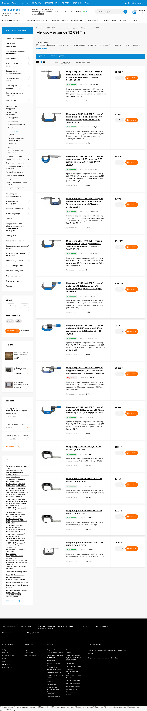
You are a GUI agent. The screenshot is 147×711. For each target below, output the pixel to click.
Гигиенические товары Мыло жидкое (16, 467)
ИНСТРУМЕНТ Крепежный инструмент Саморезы (15, 495)
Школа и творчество (73, 683)
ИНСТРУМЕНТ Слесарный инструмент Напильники (15, 539)
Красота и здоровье (54, 696)
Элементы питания (72, 692)
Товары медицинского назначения (55, 656)
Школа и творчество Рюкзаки (16, 590)
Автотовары (51, 660)
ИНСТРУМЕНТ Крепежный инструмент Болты (15, 480)
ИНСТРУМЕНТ (50, 28)
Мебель (68, 653)
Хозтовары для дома (73, 680)
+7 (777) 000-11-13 (26, 626)
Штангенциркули (15, 156)
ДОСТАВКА (77, 3)
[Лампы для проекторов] (63, 707)
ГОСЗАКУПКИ (7, 667)
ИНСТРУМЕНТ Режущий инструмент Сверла (14, 526)
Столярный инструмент (15, 188)
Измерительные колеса (17, 124)
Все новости (11, 447)
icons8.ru (124, 650)
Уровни (11, 147)
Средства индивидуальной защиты (72, 671)
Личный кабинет (30, 653)
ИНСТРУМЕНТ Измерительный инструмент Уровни (17, 476)
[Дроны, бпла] (45, 707)
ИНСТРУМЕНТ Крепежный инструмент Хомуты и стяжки (16, 500)
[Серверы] (99, 707)
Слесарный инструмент (15, 179)
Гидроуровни (13, 118)
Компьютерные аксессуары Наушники (16, 567)
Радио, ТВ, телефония (73, 666)
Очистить (25, 331)
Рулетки (11, 135)
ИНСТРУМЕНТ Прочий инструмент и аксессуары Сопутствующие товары (15, 514)
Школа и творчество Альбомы (17, 582)
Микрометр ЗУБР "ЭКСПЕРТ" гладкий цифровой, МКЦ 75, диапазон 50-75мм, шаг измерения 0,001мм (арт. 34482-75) (85, 410)
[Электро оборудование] (115, 707)
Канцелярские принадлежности (53, 688)
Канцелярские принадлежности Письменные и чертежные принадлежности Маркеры (17, 561)
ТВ (12, 575)
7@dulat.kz (85, 626)
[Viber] (89, 11)
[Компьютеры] (133, 707)
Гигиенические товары (55, 672)
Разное (68, 695)
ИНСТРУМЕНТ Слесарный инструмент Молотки (15, 535)
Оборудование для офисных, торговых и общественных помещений (73, 658)
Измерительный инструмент (68, 28)
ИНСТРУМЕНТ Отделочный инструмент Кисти (16, 504)
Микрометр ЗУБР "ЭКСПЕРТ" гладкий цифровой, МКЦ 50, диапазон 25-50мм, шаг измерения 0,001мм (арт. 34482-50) (85, 370)
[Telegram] (87, 11)
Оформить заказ (30, 656)
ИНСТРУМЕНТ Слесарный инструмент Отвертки (15, 544)
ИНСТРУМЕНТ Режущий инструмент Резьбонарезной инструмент (16, 521)
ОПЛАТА (65, 3)
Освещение (70, 664)
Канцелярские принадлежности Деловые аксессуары (15, 549)
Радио (8, 575)
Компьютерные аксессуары (52, 693)
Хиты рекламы (19, 575)
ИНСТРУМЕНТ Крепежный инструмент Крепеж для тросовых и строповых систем (17, 490)
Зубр (18, 321)
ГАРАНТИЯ (6, 664)
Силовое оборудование (15, 175)
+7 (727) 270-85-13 (72, 12)
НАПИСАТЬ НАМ (51, 3)
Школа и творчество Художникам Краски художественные (13, 595)
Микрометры (13, 131)
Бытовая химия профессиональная (54, 668)
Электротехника (71, 689)
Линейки (11, 128)
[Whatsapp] (84, 11)
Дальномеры (13, 121)
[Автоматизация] (7, 707)
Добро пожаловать (20, 3)
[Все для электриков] (84, 707)
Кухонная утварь (72, 650)
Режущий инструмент (14, 172)
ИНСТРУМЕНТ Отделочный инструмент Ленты (16, 509)
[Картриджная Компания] (27, 707)
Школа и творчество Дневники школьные (17, 586)
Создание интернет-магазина (98, 658)
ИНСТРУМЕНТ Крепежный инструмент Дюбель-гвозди (16, 485)
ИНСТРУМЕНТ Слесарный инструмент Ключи (15, 530)
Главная (5, 3)
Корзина (27, 650)
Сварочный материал (54, 650)
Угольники (12, 144)
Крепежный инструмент (15, 159)
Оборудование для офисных (16, 572)
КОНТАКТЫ (36, 3)
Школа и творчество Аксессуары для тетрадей (15, 578)
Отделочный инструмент (15, 163)
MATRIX (10, 321)
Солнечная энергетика (55, 653)
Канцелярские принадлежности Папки (14, 555)
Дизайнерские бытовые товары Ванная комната (14, 471)
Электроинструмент (73, 686)
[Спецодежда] (7, 709)
